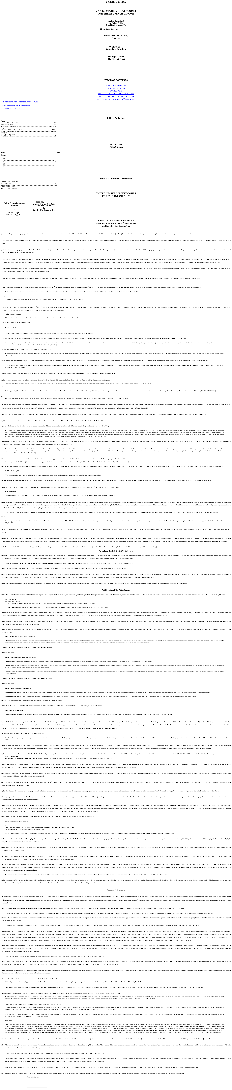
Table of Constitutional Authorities (116, 94)
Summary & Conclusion (11, 108)
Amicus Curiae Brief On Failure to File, (116, 96)
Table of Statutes (116, 88)
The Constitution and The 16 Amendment (116, 99)
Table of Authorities (116, 85)
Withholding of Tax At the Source (16, 105)
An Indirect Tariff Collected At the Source (20, 102)
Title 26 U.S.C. (116, 91)
